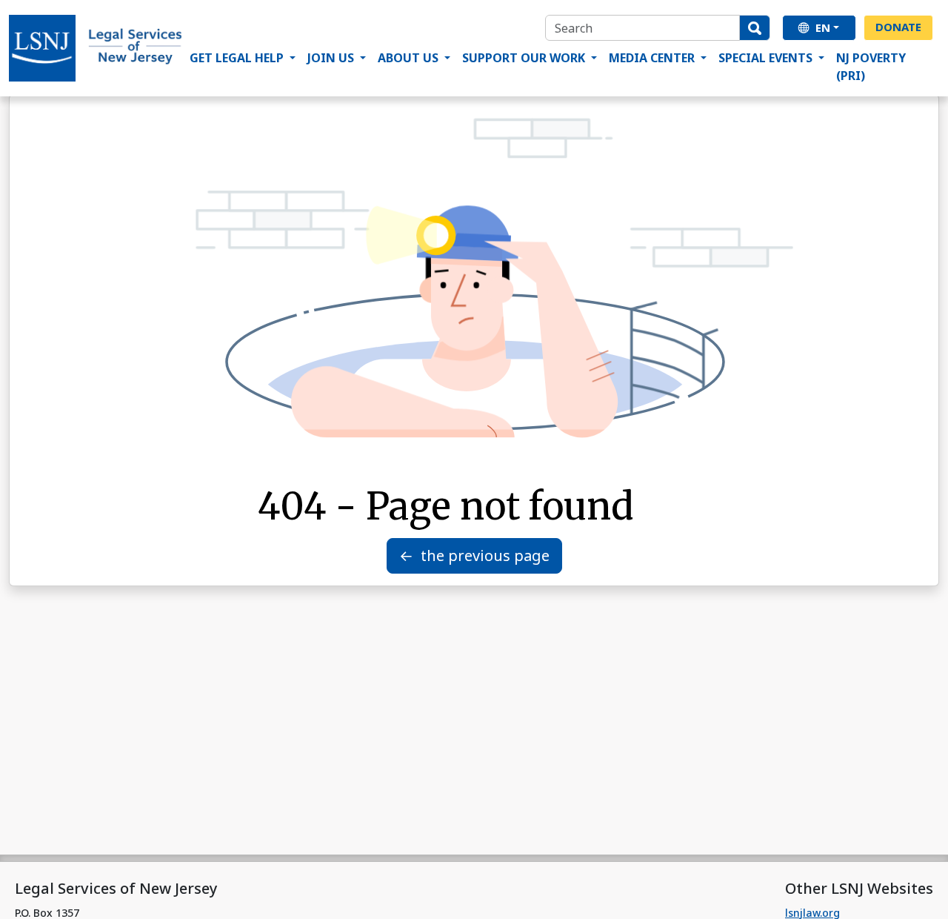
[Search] (754, 28)
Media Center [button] (653, 58)
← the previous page (474, 555)
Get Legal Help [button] (238, 58)
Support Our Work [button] (525, 58)
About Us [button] (409, 58)
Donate (898, 26)
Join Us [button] (332, 58)
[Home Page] (96, 48)
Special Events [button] (766, 58)
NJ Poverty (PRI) (871, 67)
